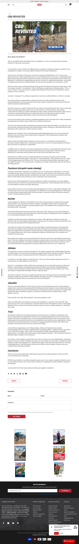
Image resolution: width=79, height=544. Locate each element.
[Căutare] (13, 5)
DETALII (46, 1)
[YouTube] (13, 523)
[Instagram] (8, 523)
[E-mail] (23, 373)
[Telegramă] (20, 373)
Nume (9, 396)
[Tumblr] (17, 373)
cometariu (11, 402)
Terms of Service (52, 494)
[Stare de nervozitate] (11, 373)
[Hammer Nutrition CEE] (20, 436)
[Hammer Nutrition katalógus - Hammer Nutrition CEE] (20, 453)
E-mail (42, 396)
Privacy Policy (44, 494)
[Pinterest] (14, 373)
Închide (77, 1)
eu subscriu (65, 490)
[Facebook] (8, 373)
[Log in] (66, 5)
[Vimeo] (18, 523)
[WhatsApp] (26, 373)
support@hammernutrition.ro (44, 532)
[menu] (9, 5)
